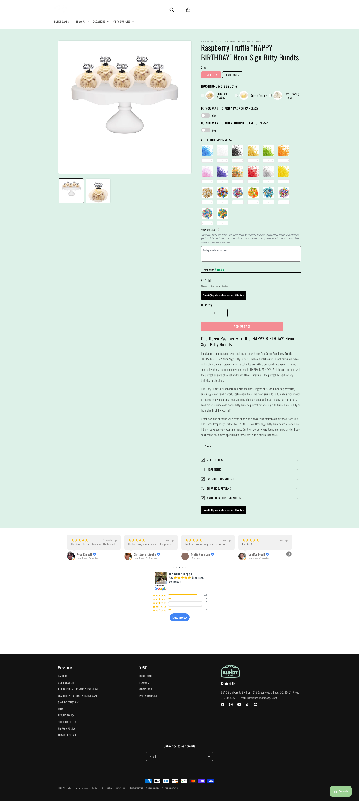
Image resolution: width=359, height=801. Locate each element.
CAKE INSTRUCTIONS (69, 702)
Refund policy (106, 787)
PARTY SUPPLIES (148, 696)
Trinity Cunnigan (143, 554)
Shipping (205, 286)
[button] (63, 21)
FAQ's (60, 709)
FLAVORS (144, 683)
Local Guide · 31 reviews (259, 558)
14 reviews (139, 558)
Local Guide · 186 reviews (89, 558)
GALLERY (62, 676)
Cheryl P (253, 554)
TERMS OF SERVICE (68, 735)
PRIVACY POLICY (66, 728)
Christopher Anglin (88, 554)
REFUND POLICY (66, 715)
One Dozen (211, 75)
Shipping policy (152, 787)
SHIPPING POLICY (67, 722)
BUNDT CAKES (146, 676)
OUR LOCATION (66, 683)
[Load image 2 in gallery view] (98, 190)
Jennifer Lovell (199, 554)
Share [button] (208, 446)
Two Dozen (232, 75)
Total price (209, 269)
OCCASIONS (145, 689)
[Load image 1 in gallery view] (71, 190)
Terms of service (136, 787)
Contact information (170, 787)
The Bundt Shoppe (74, 787)
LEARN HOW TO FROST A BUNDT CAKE (78, 696)
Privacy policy (121, 787)
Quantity (206, 304)
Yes (214, 115)
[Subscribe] (209, 756)
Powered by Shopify (89, 787)
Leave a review (179, 617)
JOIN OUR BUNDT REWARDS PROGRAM (78, 689)
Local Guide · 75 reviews (202, 558)
